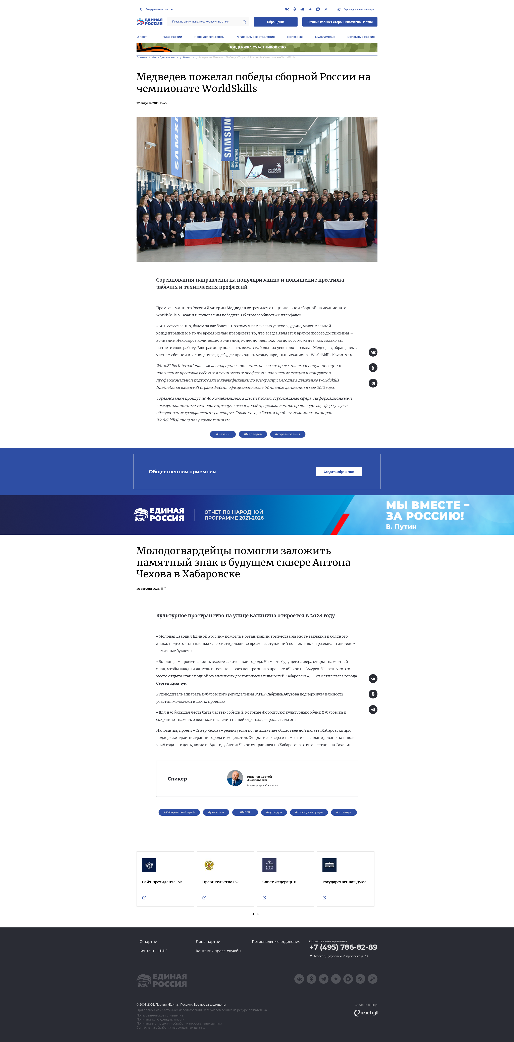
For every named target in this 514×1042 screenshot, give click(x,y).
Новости (189, 57)
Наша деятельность (209, 37)
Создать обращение (339, 472)
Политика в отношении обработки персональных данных (179, 1023)
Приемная (295, 37)
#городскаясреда (309, 812)
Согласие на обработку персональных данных (171, 1027)
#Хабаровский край (179, 812)
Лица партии (172, 37)
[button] (253, 914)
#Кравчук (343, 812)
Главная (142, 57)
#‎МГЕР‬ (245, 812)
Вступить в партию (361, 37)
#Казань (222, 434)
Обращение (276, 22)
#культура (274, 812)
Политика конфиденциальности (161, 1019)
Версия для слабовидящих (358, 9)
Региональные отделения (255, 37)
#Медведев (253, 434)
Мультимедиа (325, 37)
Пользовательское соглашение (160, 1015)
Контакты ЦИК (153, 951)
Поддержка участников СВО (257, 47)
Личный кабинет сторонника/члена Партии (340, 22)
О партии (144, 37)
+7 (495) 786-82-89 (343, 947)
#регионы (216, 812)
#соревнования (287, 434)
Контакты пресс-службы (218, 951)
